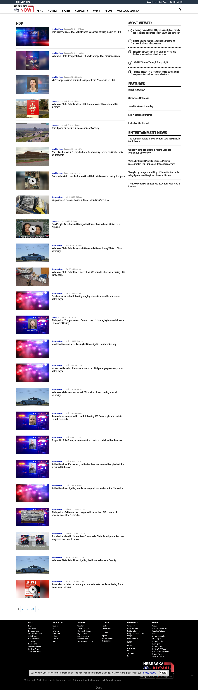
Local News (32, 628)
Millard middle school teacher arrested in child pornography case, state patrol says (87, 370)
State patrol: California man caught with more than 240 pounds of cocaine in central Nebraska (84, 514)
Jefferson (56, 631)
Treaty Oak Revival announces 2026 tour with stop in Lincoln (154, 185)
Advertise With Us (158, 631)
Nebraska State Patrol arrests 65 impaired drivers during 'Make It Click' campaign (87, 250)
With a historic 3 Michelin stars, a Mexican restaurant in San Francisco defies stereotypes (151, 162)
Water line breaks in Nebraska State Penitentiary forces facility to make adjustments (87, 153)
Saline (55, 636)
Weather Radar (82, 639)
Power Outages (83, 636)
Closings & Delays (84, 631)
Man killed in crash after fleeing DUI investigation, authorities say (84, 344)
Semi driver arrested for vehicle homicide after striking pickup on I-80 (86, 32)
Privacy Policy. (149, 672)
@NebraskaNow (136, 89)
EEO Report (156, 644)
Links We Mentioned (138, 123)
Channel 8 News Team (160, 628)
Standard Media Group (160, 652)
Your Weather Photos (85, 641)
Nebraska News (57, 197)
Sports (66, 10)
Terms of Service (158, 657)
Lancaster (55, 101)
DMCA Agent (156, 639)
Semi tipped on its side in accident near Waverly (75, 128)
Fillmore (55, 626)
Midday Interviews (133, 631)
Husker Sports (107, 638)
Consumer (31, 641)
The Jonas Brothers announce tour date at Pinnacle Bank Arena (154, 140)
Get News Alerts (33, 649)
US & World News (34, 639)
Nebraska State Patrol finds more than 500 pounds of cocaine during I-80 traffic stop (88, 273)
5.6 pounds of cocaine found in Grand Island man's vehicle (81, 200)
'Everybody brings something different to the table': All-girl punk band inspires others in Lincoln (154, 174)
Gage (54, 628)
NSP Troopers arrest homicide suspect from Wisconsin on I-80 (83, 80)
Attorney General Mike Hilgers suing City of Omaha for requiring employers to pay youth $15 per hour (156, 31)
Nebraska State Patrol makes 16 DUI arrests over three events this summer (85, 106)
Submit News (152, 2)
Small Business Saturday (140, 106)
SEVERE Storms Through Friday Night (150, 62)
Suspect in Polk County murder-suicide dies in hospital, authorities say (87, 440)
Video (129, 651)
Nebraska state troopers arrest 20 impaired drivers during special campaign (84, 394)
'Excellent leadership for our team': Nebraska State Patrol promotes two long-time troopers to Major (88, 538)
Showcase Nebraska (138, 98)
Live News (131, 648)
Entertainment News (35, 646)
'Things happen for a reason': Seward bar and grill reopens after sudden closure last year (156, 73)
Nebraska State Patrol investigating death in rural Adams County (84, 560)
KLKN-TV (24, 9)
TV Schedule (131, 653)
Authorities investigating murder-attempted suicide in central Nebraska (87, 488)
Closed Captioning (159, 636)
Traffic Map (106, 628)
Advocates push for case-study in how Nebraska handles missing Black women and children (87, 586)
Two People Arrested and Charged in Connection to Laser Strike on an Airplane (86, 226)
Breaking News (57, 29)
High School (106, 641)
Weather (52, 10)
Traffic (104, 626)
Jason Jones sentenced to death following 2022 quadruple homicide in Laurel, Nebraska (87, 418)
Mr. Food (130, 656)
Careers (155, 634)
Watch (96, 10)
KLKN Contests (132, 638)
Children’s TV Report (159, 649)
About (108, 10)
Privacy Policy (157, 654)
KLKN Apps (163, 2)
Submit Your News (34, 652)
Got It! (163, 672)
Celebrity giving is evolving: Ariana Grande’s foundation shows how (149, 151)
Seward (55, 639)
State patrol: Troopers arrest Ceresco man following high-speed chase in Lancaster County (88, 322)
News (40, 10)
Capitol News (32, 636)
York (54, 641)
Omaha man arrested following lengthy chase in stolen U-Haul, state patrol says (86, 298)
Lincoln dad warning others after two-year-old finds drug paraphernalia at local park (154, 53)
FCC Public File (157, 641)
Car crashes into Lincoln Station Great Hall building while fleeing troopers (88, 176)
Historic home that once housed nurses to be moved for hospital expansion (154, 42)
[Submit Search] (179, 9)
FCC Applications (158, 646)
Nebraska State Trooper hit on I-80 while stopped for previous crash (86, 56)
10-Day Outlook (83, 628)
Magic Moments (133, 628)
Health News (32, 644)
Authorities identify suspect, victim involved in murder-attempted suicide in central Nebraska (88, 466)
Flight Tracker (82, 634)
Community (81, 10)
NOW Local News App (128, 10)
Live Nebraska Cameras (140, 114)
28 (33, 609)
